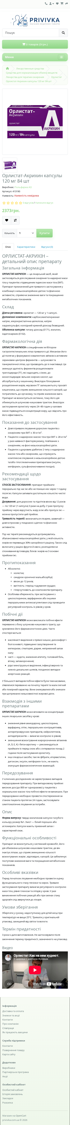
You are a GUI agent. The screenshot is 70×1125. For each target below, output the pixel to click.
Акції (5, 1076)
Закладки (7, 1098)
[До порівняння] (15, 220)
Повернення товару (13, 1050)
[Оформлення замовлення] (66, 3)
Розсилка (7, 1102)
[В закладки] (6, 220)
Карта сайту (8, 1054)
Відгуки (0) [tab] (47, 246)
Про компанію (10, 1023)
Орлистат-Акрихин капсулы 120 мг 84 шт (29, 81)
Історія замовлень (12, 1094)
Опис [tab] (8, 246)
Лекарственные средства (30, 68)
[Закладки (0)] (57, 3)
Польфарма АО (23, 187)
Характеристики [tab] (26, 246)
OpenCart (21, 1115)
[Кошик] (61, 3)
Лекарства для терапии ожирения (25, 77)
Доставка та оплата (13, 1011)
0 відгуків (28, 202)
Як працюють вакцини (15, 1032)
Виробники (8, 1067)
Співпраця (8, 1028)
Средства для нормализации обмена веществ (31, 72)
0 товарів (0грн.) (36, 44)
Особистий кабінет (12, 1090)
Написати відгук (44, 202)
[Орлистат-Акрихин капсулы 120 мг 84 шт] (35, 123)
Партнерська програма (15, 1072)
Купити (44, 233)
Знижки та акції (11, 1015)
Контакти (7, 1019)
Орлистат (56, 77)
